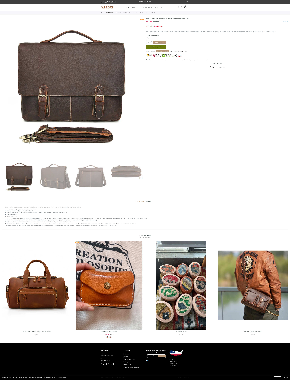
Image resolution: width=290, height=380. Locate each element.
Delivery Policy (128, 362)
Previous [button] (5, 89)
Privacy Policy (127, 364)
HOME (128, 7)
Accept (277, 377)
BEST (162, 7)
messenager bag (178, 60)
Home (102, 13)
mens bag (171, 60)
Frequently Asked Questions (131, 367)
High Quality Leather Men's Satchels (253, 331)
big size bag (152, 60)
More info (285, 377)
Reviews (149, 201)
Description (139, 201)
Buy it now (156, 47)
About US (126, 354)
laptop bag (165, 60)
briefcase (158, 60)
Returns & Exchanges (129, 359)
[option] (73, 88)
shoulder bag (187, 60)
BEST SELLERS (110, 13)
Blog (156, 7)
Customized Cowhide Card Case (109, 331)
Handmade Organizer (181, 331)
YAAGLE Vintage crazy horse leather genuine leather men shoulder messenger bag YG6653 (16, 373)
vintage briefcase (207, 60)
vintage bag (199, 60)
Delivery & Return (217, 63)
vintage (194, 60)
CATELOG (135, 7)
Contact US (127, 356)
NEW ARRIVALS (146, 7)
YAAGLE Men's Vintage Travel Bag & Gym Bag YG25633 (37, 331)
